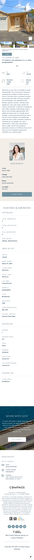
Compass (27, 498)
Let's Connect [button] (17, 439)
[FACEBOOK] (9, 526)
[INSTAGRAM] (13, 526)
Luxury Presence (17, 538)
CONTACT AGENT (17, 194)
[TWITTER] (17, 526)
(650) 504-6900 (7, 177)
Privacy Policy (24, 547)
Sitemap (17, 549)
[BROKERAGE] (24, 526)
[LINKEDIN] (20, 526)
